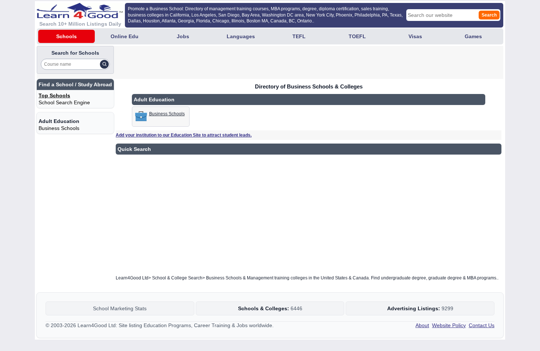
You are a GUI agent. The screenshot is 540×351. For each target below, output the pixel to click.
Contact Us (481, 325)
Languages (241, 36)
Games (473, 36)
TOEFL (357, 36)
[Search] (104, 64)
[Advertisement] (249, 62)
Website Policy (449, 325)
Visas (415, 36)
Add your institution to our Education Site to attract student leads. (184, 135)
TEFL (299, 36)
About (422, 325)
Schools (66, 36)
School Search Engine (64, 102)
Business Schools (59, 128)
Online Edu (124, 36)
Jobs (183, 36)
